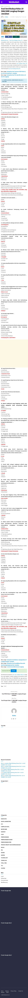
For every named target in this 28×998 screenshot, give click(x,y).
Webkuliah (14, 2)
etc (2, 824)
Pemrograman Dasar (6, 839)
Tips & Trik (4, 863)
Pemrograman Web (6, 842)
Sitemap (7, 991)
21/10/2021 (12, 17)
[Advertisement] (14, 353)
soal (5, 686)
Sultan (6, 17)
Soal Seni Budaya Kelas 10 (16, 40)
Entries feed (3, 878)
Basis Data (4, 818)
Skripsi (3, 855)
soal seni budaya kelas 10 (14, 68)
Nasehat (3, 831)
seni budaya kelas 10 (22, 63)
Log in (2, 876)
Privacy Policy (13, 991)
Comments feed (4, 880)
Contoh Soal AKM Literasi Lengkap (15, 666)
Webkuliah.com (4, 40)
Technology (4, 857)
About (7, 992)
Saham (2, 852)
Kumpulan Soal (7, 6)
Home (2, 6)
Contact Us (20, 991)
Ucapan (3, 868)
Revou (2, 847)
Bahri (2, 763)
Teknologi (4, 860)
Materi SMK (4, 829)
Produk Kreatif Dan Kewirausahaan (11, 844)
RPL (2, 850)
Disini (13, 670)
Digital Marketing (6, 821)
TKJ (2, 865)
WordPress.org (4, 882)
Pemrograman (5, 837)
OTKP (2, 834)
